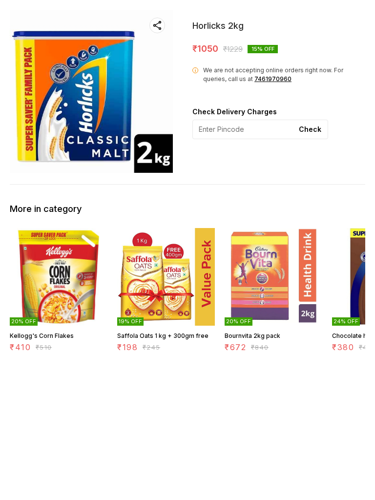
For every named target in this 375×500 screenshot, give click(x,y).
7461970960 (273, 79)
